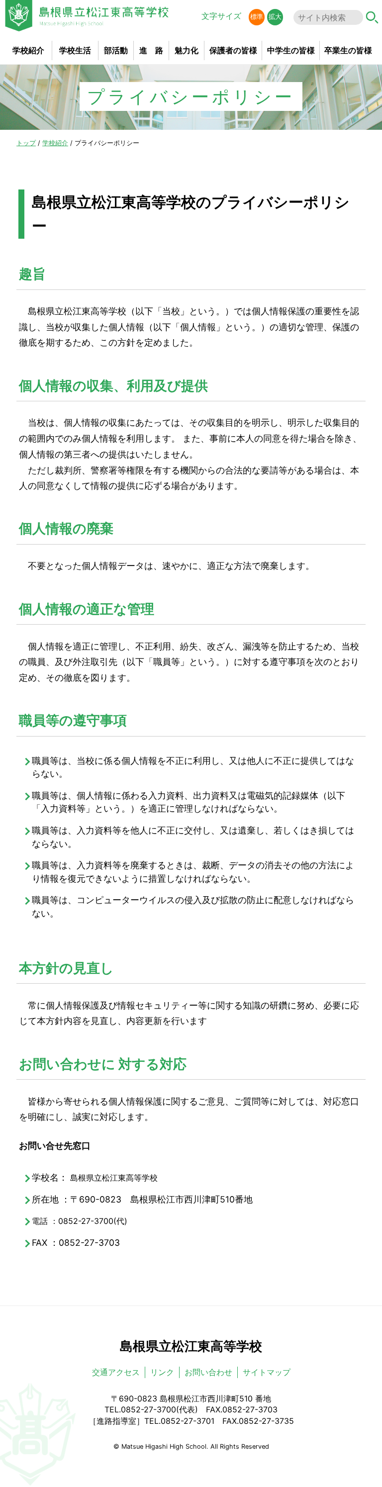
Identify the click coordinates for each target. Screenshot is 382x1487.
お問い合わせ (208, 1372)
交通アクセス (116, 1372)
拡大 (275, 16)
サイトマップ (266, 1372)
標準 (256, 16)
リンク (162, 1372)
